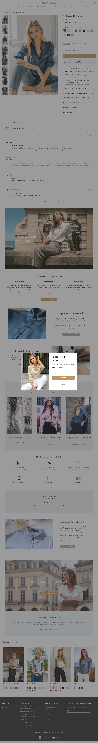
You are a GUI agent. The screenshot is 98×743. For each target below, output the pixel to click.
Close (63, 384)
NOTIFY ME (63, 377)
